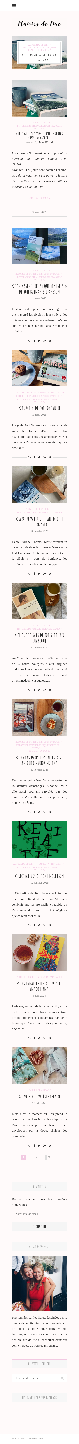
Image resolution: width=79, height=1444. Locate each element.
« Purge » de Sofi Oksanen (39, 408)
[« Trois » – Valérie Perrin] (39, 1065)
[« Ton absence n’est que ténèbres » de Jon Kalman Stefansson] (39, 246)
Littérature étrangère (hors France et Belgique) (39, 49)
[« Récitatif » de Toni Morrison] (39, 839)
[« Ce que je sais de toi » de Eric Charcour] (39, 601)
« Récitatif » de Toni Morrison (39, 876)
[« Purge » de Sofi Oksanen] (39, 368)
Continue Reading (39, 198)
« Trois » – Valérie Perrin (39, 1096)
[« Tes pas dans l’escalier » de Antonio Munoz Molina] (39, 717)
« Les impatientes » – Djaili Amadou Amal (39, 986)
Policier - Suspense (39, 751)
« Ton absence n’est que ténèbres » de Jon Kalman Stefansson (39, 289)
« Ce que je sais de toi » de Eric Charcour (39, 638)
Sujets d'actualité (51, 977)
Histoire (56, 393)
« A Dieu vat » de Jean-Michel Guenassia (39, 521)
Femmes (42, 393)
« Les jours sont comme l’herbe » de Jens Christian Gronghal (39, 136)
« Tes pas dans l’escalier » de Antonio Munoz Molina (39, 760)
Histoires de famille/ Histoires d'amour (37, 274)
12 (49, 1157)
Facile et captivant (39, 1090)
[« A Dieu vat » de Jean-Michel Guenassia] (39, 484)
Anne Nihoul (45, 142)
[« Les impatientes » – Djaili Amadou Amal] (39, 952)
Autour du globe (38, 45)
